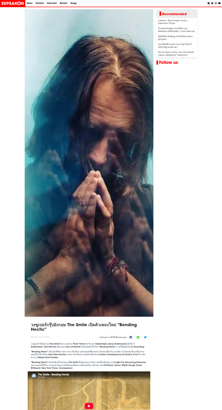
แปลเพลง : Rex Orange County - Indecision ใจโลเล (173, 22)
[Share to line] (138, 337)
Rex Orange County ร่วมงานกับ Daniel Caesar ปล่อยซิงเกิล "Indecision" (176, 53)
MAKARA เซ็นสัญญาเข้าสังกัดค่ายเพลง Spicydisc (175, 38)
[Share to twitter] (145, 337)
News (30, 3)
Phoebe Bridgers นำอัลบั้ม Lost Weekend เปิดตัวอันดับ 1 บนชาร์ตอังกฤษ (176, 30)
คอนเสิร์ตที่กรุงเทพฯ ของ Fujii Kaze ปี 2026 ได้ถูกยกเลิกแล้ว (175, 45)
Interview (52, 3)
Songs (73, 3)
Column (40, 3)
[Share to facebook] (131, 337)
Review (63, 3)
